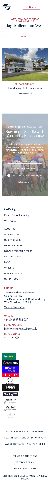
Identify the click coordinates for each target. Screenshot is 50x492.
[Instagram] (5, 338)
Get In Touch (12, 279)
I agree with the (27, 175)
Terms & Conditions (25, 456)
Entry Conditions (25, 469)
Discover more (23, 94)
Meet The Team (13, 246)
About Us (9, 229)
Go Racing (10, 209)
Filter (23, 37)
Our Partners (12, 240)
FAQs (7, 262)
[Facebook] (13, 338)
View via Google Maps (14, 307)
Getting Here (12, 257)
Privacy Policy (25, 463)
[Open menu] (45, 7)
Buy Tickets (30, 7)
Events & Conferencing (16, 215)
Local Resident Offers (18, 251)
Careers (9, 268)
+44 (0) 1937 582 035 (16, 319)
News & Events (13, 274)
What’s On (10, 221)
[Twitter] (9, 338)
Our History (12, 235)
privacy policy (35, 175)
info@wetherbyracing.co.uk (20, 328)
